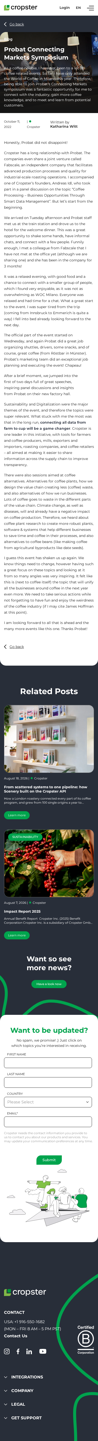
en (78, 8)
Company (22, 1390)
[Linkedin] (29, 1351)
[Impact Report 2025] (49, 863)
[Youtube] (42, 1351)
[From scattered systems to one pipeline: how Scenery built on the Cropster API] (49, 739)
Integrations (27, 1377)
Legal (18, 1404)
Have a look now (49, 984)
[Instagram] (7, 1351)
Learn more (17, 815)
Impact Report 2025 (22, 911)
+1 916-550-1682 (29, 1321)
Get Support (26, 1418)
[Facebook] (18, 1351)
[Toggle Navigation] (90, 8)
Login (65, 8)
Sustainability (25, 837)
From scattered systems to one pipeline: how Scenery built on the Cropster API (45, 789)
